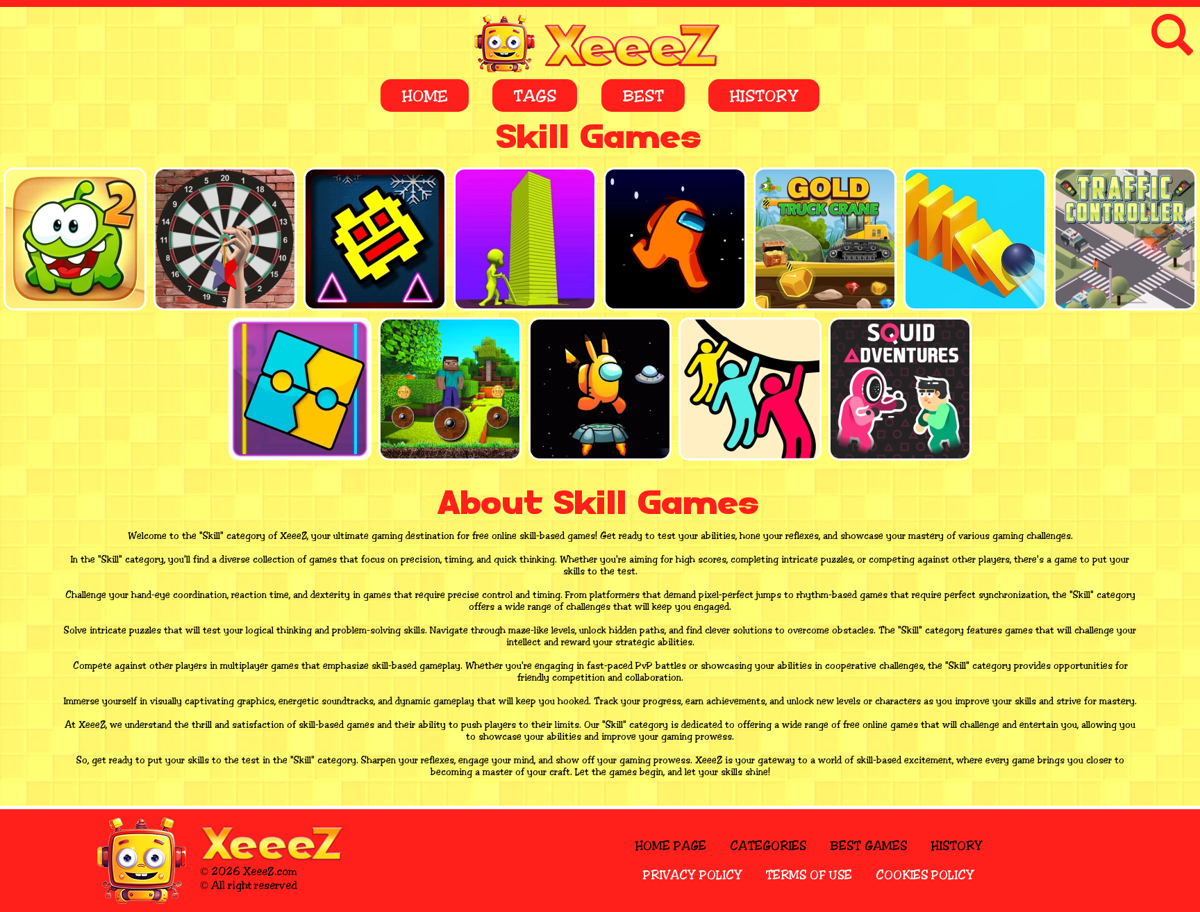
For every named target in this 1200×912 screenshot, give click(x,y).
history (957, 846)
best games (868, 846)
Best (643, 96)
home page (670, 846)
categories (768, 846)
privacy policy (692, 875)
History (764, 96)
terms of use (808, 875)
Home (424, 96)
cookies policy (925, 875)
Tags (534, 96)
